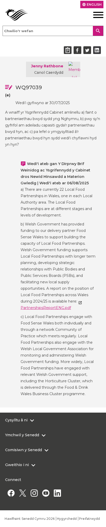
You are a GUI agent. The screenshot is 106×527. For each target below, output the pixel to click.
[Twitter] (22, 493)
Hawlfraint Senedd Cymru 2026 (30, 519)
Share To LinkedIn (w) (97, 50)
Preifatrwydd (89, 519)
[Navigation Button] (92, 15)
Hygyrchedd (67, 519)
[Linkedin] (57, 493)
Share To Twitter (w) (87, 50)
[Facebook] (11, 493)
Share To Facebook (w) (77, 50)
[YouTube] (45, 493)
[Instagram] (34, 493)
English (92, 4)
